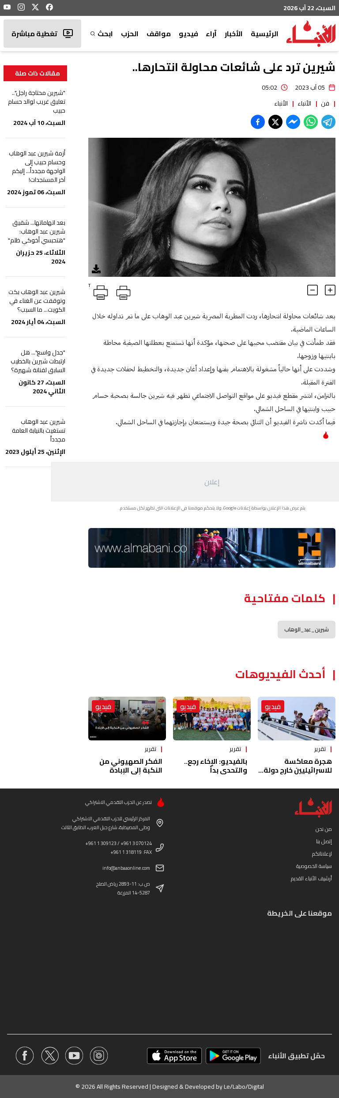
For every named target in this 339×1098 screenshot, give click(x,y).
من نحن (324, 829)
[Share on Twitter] (275, 122)
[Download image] (96, 268)
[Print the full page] (122, 291)
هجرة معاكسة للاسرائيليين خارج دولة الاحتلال (298, 770)
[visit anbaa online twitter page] (49, 1055)
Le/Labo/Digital (244, 1086)
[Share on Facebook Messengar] (293, 122)
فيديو (188, 33)
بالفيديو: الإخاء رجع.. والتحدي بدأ (215, 766)
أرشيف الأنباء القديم (311, 878)
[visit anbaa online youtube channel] (74, 1055)
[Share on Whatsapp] (311, 122)
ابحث (105, 33)
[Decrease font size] (312, 290)
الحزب (130, 33)
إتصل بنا (324, 841)
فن (325, 103)
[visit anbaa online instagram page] (98, 1055)
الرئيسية (265, 33)
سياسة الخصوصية (314, 866)
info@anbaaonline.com (126, 868)
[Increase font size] (330, 290)
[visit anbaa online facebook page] (24, 1055)
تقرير (320, 749)
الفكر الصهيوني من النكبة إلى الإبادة (130, 766)
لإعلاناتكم (322, 854)
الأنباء (304, 103)
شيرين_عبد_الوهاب (306, 629)
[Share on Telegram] (328, 122)
